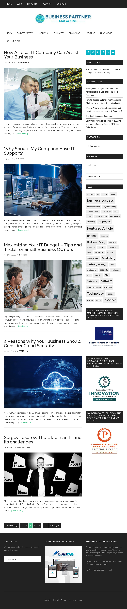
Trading (110, 294)
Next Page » (54, 526)
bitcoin (104, 194)
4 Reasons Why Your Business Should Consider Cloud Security (42, 343)
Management (92, 258)
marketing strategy (97, 264)
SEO (107, 275)
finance (92, 236)
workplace (110, 299)
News (112, 265)
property (104, 270)
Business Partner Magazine (63, 18)
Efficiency (91, 222)
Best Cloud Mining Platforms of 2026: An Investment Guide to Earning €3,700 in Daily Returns (103, 124)
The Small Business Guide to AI (99, 116)
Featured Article (100, 228)
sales (88, 275)
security (97, 275)
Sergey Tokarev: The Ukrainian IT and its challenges (43, 439)
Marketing (108, 258)
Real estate (115, 270)
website (98, 300)
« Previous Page (11, 526)
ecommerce (115, 216)
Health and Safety (96, 242)
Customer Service (92, 211)
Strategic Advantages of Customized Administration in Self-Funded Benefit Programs (102, 91)
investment (113, 247)
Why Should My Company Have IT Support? (39, 151)
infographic (112, 242)
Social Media (92, 281)
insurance (91, 247)
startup (108, 287)
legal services (99, 252)
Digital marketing (101, 216)
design (89, 216)
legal (89, 252)
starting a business (94, 287)
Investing (102, 247)
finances (104, 236)
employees (105, 221)
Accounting (90, 194)
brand (113, 194)
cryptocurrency (109, 207)
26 (46, 526)
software (106, 281)
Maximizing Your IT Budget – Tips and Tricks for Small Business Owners (43, 247)
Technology (95, 293)
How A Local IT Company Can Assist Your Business (41, 54)
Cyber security (106, 211)
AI (98, 194)
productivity (91, 270)
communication (93, 207)
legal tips (110, 252)
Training (90, 300)
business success (100, 200)
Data (116, 211)
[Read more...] (22, 134)
